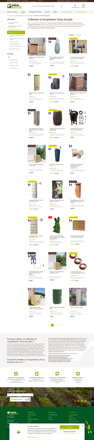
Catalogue (50, 419)
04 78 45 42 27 (78, 380)
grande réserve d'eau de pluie (20, 349)
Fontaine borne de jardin (13, 48)
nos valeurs (25, 1)
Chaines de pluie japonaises (15, 46)
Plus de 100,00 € (13, 68)
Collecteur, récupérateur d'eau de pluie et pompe (15, 33)
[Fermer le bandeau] (82, 425)
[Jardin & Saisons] (14, 6)
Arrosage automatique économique (13, 23)
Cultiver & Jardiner (32, 414)
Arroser (29, 417)
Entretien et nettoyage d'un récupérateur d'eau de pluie (60, 358)
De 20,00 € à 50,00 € (14, 62)
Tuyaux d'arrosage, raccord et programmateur (15, 26)
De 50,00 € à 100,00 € (14, 65)
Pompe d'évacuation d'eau (15, 43)
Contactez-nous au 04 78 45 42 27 (79, 1)
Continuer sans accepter (69, 431)
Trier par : (71, 35)
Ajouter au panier (36, 69)
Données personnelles (74, 421)
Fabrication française (15, 1)
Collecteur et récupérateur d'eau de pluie (17, 36)
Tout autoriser (69, 427)
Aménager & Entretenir (33, 419)
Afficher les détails (32, 437)
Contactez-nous (72, 419)
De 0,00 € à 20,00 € (14, 60)
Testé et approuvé (73, 423)
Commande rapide (73, 414)
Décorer (29, 421)
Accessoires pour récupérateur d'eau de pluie (17, 39)
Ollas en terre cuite (13, 41)
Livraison (71, 417)
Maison (29, 423)
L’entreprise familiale (52, 414)
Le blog (50, 417)
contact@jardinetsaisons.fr (13, 423)
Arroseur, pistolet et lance (14, 29)
